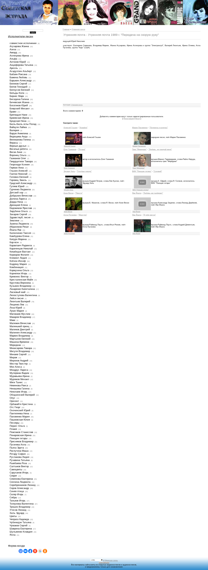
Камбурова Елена (19, 236)
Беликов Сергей (18, 83)
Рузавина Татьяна (20, 460)
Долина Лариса (18, 198)
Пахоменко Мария (20, 416)
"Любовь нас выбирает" (153, 193)
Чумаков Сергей (18, 525)
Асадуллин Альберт (21, 71)
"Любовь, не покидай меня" (160, 149)
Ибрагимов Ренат (19, 226)
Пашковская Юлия (20, 419)
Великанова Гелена (20, 139)
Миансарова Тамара (21, 348)
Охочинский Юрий (20, 410)
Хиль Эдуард (17, 513)
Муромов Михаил (19, 379)
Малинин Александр (21, 332)
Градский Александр (21, 183)
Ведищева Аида (18, 136)
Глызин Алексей (19, 170)
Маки (12, 320)
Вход (138, 119)
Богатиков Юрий (19, 105)
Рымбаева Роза (18, 463)
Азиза (13, 49)
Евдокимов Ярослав (21, 208)
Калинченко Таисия (20, 233)
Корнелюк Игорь (18, 273)
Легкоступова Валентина (23, 295)
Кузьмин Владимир (20, 285)
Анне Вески (68, 193)
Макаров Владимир (20, 317)
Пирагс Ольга (17, 425)
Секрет (13, 475)
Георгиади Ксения (20, 164)
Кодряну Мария (18, 264)
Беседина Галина (19, 99)
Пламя (13, 429)
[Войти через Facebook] (30, 551)
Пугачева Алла (18, 444)
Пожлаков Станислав (21, 432)
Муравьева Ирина (19, 376)
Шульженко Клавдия (21, 531)
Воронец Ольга (18, 155)
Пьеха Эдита (17, 447)
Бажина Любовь (18, 77)
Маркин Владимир (20, 335)
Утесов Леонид (18, 509)
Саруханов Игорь (19, 472)
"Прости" (79, 193)
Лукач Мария (17, 310)
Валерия (14, 130)
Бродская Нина (18, 121)
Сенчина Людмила (20, 481)
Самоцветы (16, 469)
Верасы (14, 142)
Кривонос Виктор (19, 276)
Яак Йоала (136, 193)
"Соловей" (157, 171)
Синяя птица (17, 491)
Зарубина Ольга (19, 211)
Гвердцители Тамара (21, 161)
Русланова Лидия (19, 457)
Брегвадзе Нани (18, 114)
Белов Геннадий (18, 86)
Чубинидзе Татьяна (20, 522)
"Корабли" (83, 128)
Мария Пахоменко (140, 128)
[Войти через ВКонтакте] (25, 551)
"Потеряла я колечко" (158, 128)
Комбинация (16, 267)
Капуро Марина (18, 239)
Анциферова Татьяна (21, 65)
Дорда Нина (16, 201)
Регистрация (128, 119)
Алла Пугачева (70, 215)
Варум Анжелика (19, 133)
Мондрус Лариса (19, 369)
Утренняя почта (78, 29)
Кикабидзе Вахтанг (20, 251)
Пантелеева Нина (19, 413)
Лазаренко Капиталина (22, 289)
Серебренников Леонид (23, 485)
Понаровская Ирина (20, 435)
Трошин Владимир (20, 506)
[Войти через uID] (21, 551)
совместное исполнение (23, 43)
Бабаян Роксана (18, 74)
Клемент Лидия (18, 257)
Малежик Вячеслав (20, 323)
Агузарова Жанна (19, 46)
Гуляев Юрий (17, 186)
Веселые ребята (19, 149)
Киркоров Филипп (19, 254)
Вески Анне (16, 152)
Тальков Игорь (17, 500)
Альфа (13, 58)
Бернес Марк (17, 96)
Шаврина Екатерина (21, 528)
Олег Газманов (70, 149)
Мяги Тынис (16, 382)
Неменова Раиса (19, 385)
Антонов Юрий (18, 61)
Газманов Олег (18, 158)
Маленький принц (19, 326)
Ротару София (18, 453)
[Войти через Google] (40, 551)
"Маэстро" (82, 215)
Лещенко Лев (17, 304)
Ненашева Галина (19, 388)
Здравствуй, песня (20, 217)
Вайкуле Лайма (18, 127)
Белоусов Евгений (20, 89)
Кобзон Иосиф (18, 261)
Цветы (13, 516)
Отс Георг (15, 407)
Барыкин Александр (21, 80)
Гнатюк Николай (18, 173)
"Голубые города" (84, 171)
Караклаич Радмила (21, 245)
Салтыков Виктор (19, 466)
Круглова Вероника (20, 282)
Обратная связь (111, 560)
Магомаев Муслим (20, 313)
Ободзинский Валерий (22, 394)
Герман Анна (17, 167)
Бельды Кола (17, 93)
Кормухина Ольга (19, 270)
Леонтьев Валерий (20, 301)
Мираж (13, 357)
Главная (66, 29)
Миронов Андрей (19, 360)
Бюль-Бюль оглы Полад (23, 124)
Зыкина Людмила (19, 223)
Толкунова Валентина (22, 503)
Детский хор (16, 192)
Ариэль (14, 68)
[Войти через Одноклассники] (45, 551)
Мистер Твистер (19, 363)
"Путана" (81, 149)
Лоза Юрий (16, 307)
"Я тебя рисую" (149, 215)
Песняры (14, 422)
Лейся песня (16, 298)
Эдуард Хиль (69, 171)
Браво (13, 111)
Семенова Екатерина (21, 478)
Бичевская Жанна (19, 102)
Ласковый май (17, 292)
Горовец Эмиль (18, 180)
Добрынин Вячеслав (21, 195)
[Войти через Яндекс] (35, 551)
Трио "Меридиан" (139, 149)
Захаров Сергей (18, 214)
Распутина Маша (19, 450)
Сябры (13, 497)
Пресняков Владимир (21, 441)
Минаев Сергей (18, 354)
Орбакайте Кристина (21, 404)
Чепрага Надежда (19, 519)
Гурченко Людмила (20, 189)
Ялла (12, 534)
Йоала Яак (15, 229)
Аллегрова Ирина (19, 55)
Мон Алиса (16, 366)
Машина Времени (19, 341)
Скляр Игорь (16, 494)
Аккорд (13, 52)
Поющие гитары (18, 438)
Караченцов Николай (21, 248)
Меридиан (15, 345)
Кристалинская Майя (21, 279)
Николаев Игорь (18, 391)
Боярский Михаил (20, 108)
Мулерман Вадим (19, 373)
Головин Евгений (19, 177)
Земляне (14, 220)
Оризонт (14, 401)
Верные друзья (18, 145)
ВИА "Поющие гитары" (142, 171)
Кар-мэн (14, 242)
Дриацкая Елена (19, 205)
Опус (12, 397)
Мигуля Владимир (20, 351)
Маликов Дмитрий (20, 329)
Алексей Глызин (70, 128)
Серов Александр (19, 488)
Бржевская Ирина (19, 117)
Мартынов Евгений (20, 338)
